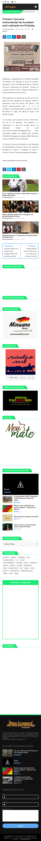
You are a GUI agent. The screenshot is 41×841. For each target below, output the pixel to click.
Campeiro (35, 12)
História (19, 565)
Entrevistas (33, 562)
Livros (5, 568)
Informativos (28, 565)
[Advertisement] (20, 453)
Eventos (5, 565)
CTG (17, 560)
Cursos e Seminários (9, 562)
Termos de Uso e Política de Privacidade (25, 838)
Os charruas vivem (25, 839)
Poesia (32, 568)
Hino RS (15, 839)
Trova (11, 573)
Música (4, 31)
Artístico (6, 557)
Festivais (12, 565)
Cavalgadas (21, 557)
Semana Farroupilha (27, 570)
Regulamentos (15, 570)
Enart (26, 562)
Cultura (22, 560)
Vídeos (16, 573)
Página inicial (7, 838)
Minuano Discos (13, 568)
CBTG (28, 557)
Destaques (20, 562)
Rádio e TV (6, 570)
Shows (5, 573)
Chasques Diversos (8, 560)
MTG (21, 568)
